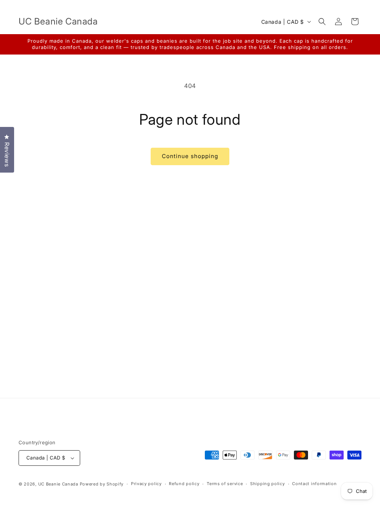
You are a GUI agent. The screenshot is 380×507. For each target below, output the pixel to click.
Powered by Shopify (102, 484)
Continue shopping (190, 156)
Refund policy (184, 483)
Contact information (314, 483)
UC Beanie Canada (58, 484)
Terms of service (225, 483)
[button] (322, 21)
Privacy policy (146, 483)
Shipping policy (267, 483)
